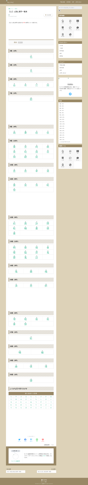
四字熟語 (62, 50)
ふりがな (70, 29)
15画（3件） (62, 128)
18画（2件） (62, 135)
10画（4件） (62, 117)
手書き (63, 22)
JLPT (70, 36)
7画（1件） (62, 110)
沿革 (73, 2)
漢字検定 (62, 36)
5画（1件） (62, 106)
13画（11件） (62, 123)
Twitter (44, 455)
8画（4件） (62, 112)
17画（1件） (62, 132)
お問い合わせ (78, 2)
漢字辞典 (68, 2)
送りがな (77, 29)
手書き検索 (62, 2)
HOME (45, 480)
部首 (77, 22)
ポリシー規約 (44, 481)
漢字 (61, 53)
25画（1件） (62, 139)
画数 (70, 22)
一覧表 (52, 445)
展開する (20, 42)
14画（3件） (62, 126)
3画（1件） (62, 103)
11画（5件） (62, 119)
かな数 (63, 29)
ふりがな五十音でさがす (65, 141)
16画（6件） (62, 130)
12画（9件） (62, 121)
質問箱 (61, 56)
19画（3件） (62, 137)
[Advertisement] (31, 31)
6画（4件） (62, 108)
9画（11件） (62, 115)
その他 (61, 45)
